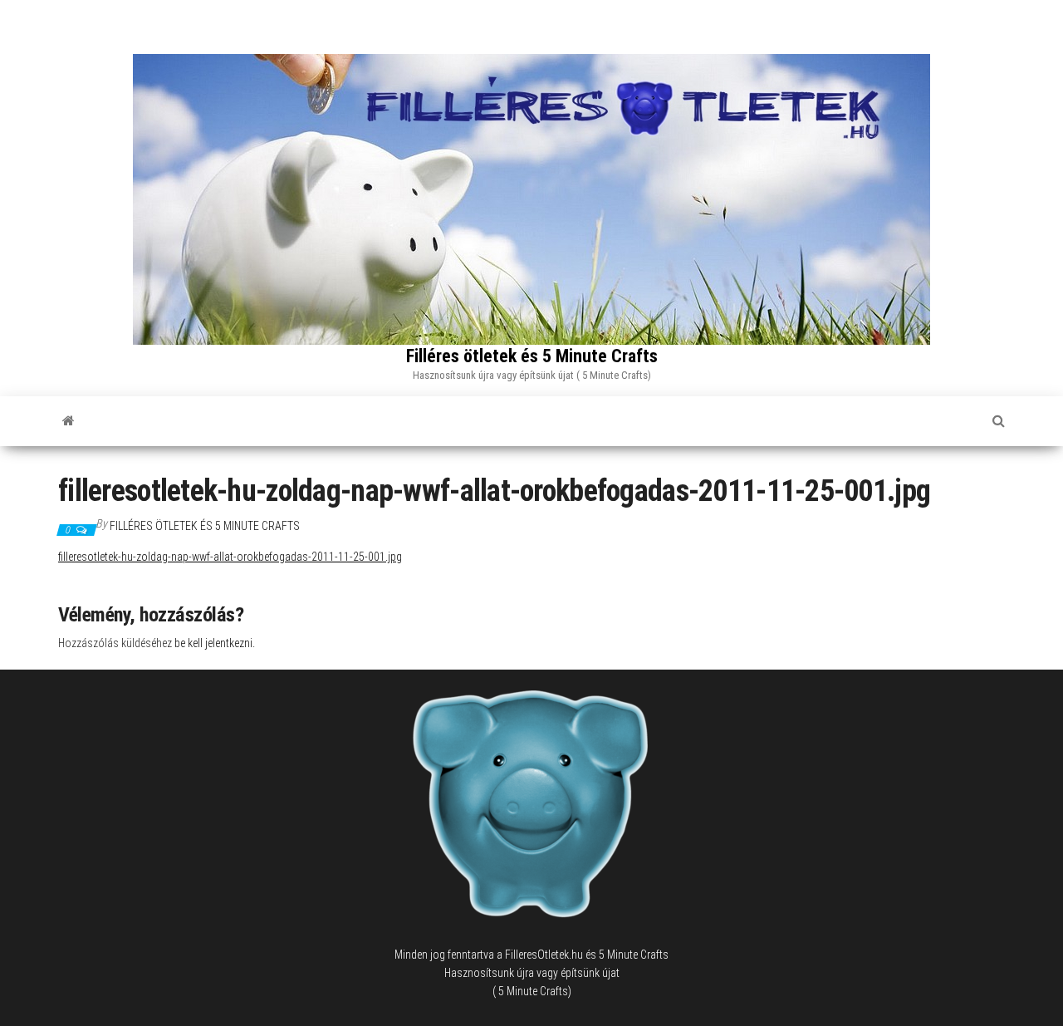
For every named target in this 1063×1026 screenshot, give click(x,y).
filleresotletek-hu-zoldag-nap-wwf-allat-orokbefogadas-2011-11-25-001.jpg (230, 556)
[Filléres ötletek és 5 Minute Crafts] (68, 421)
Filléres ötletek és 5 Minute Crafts (532, 356)
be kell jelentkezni (213, 643)
